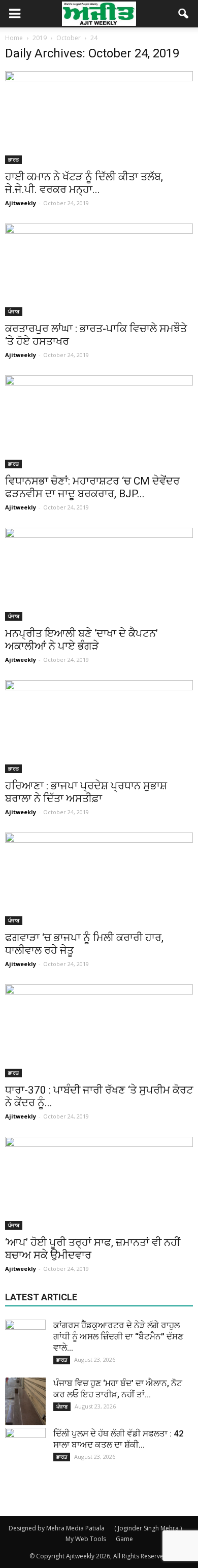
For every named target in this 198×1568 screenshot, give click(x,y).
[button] (184, 13)
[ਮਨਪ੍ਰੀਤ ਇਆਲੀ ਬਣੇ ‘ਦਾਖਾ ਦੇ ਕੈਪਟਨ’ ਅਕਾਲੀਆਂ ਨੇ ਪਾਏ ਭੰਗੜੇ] (99, 574)
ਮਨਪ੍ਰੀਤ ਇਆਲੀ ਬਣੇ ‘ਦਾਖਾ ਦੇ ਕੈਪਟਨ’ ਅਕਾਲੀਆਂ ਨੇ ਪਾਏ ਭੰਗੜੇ (81, 639)
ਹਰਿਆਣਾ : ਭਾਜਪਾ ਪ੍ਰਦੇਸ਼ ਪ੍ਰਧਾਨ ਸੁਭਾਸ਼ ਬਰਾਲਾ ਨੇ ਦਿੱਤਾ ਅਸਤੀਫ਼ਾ (86, 792)
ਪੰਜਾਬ (13, 311)
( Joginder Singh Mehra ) (148, 1528)
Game (124, 1538)
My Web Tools (85, 1538)
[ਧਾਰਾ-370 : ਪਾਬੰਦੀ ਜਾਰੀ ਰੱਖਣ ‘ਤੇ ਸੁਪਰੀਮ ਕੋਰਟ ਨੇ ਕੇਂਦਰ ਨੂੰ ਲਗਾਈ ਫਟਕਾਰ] (99, 1030)
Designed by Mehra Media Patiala (57, 1528)
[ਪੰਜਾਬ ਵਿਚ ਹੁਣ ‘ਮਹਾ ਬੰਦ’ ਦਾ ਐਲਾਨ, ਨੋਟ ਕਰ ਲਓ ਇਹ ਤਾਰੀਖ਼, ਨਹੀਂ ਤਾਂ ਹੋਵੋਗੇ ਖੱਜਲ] (25, 1401)
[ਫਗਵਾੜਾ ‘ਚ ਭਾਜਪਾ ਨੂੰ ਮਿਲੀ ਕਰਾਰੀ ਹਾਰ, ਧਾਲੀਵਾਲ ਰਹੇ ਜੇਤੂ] (99, 879)
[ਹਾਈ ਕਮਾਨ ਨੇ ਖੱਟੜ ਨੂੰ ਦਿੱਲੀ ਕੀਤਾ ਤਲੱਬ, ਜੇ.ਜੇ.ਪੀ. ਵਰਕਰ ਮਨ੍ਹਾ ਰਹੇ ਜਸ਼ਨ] (99, 117)
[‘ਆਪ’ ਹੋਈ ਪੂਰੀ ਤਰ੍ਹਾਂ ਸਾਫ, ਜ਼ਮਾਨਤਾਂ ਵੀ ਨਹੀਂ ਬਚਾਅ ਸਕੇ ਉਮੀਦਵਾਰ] (99, 1183)
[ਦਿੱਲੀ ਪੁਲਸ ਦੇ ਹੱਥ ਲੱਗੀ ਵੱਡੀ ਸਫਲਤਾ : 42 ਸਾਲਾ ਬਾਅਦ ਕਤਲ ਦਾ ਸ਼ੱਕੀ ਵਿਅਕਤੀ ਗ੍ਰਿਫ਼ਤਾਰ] (25, 1448)
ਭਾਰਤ (13, 159)
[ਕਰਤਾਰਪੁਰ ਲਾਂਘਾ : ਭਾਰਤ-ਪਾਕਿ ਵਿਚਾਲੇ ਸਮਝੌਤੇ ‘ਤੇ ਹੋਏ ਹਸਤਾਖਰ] (99, 269)
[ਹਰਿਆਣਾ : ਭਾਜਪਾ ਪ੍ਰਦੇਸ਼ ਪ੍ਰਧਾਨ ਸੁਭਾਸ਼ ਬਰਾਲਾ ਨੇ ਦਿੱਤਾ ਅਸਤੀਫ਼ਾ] (99, 726)
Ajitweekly (20, 203)
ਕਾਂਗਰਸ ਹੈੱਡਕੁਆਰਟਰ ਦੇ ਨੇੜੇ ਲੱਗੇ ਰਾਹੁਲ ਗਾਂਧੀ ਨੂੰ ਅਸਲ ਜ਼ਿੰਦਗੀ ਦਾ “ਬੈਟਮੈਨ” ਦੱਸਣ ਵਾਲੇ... (118, 1336)
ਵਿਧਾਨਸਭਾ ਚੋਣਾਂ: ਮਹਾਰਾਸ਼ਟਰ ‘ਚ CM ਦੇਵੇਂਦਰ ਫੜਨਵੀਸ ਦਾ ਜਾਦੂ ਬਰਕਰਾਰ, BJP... (92, 487)
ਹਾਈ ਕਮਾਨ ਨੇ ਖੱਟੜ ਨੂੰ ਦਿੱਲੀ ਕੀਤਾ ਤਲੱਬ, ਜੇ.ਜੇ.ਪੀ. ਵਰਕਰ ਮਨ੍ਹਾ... (84, 183)
